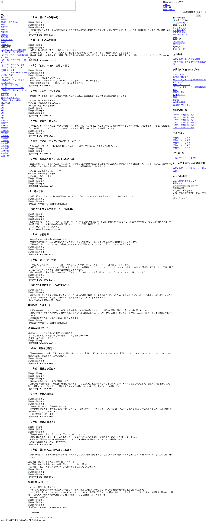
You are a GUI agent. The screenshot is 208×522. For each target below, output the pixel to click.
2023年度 (5, 128)
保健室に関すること (181, 77)
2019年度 (5, 138)
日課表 (176, 100)
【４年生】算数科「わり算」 (13, 65)
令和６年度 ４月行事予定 (184, 158)
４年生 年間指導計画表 (183, 120)
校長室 (4, 19)
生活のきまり (179, 95)
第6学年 (4, 37)
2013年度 (5, 153)
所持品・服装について (182, 92)
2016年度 (5, 146)
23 (176, 34)
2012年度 (5, 156)
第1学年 (4, 24)
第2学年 (4, 27)
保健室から (6, 45)
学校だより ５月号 (181, 145)
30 (176, 37)
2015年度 (5, 148)
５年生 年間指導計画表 (183, 117)
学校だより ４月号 (181, 148)
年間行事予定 (179, 44)
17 (178, 32)
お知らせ (5, 42)
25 (180, 34)
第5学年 (4, 35)
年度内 (178, 20)
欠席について (179, 75)
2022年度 (5, 131)
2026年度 (5, 120)
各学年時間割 (179, 102)
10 (42, 517)
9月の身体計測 (7, 78)
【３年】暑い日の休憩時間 (12, 52)
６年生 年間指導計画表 (183, 115)
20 (184, 32)
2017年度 (5, 143)
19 (182, 32)
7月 (2, 110)
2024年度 (5, 126)
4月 (2, 118)
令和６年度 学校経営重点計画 (186, 59)
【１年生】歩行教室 (9, 85)
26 (182, 34)
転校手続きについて (181, 85)
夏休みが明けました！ (10, 98)
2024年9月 (180, 23)
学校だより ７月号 (181, 140)
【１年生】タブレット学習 (12, 88)
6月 (2, 113)
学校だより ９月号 (181, 138)
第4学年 (4, 32)
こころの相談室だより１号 (184, 181)
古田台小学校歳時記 (9, 22)
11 (180, 30)
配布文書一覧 (179, 49)
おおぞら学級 (7, 40)
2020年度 (5, 136)
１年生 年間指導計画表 (183, 128)
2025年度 (5, 123)
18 (180, 32)
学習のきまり (179, 97)
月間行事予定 (179, 42)
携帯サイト (178, 183)
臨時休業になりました (10, 95)
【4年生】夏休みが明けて (12, 100)
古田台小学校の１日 (181, 105)
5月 (2, 115)
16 (176, 32)
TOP (3, 17)
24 (178, 34)
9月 (2, 105)
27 (184, 34)
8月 (2, 108)
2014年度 (5, 151)
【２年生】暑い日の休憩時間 (13, 50)
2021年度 (5, 133)
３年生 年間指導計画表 (183, 123)
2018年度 (5, 141)
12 (182, 30)
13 (184, 30)
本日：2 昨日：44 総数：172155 (169, 7)
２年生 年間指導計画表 (183, 125)
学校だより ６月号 (181, 143)
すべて (187, 20)
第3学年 (4, 30)
